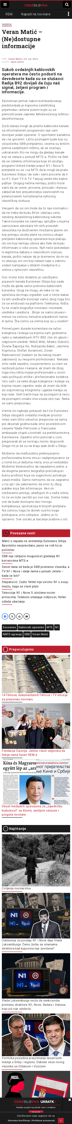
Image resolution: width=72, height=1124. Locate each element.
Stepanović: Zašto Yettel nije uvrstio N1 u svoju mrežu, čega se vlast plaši (35, 584)
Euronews (9, 627)
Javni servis (17, 62)
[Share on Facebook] (5, 616)
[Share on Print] (19, 616)
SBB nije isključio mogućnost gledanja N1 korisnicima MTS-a (31, 558)
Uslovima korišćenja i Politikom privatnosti (31, 1120)
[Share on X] (12, 616)
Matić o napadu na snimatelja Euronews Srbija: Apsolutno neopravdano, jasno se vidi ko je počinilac (34, 545)
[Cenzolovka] (36, 4)
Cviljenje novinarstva (16, 888)
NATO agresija (12, 634)
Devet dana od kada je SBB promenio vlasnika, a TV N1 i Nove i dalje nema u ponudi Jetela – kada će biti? (35, 571)
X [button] (61, 1120)
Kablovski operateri (31, 627)
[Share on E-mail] (26, 616)
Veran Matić (40, 634)
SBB (27, 634)
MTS (50, 627)
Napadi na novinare (36, 14)
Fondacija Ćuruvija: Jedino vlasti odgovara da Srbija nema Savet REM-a (33, 753)
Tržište (7, 24)
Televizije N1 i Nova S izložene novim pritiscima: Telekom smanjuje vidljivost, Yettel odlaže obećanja (34, 597)
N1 (57, 627)
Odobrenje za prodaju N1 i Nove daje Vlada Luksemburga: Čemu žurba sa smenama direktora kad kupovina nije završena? (32, 944)
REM (9, 14)
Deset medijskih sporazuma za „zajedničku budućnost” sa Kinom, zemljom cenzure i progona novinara (32, 810)
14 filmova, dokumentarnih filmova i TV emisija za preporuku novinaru (35, 697)
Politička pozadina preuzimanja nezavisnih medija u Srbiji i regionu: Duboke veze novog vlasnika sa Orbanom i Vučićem (33, 1062)
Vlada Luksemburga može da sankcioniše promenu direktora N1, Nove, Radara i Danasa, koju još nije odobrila (34, 1005)
